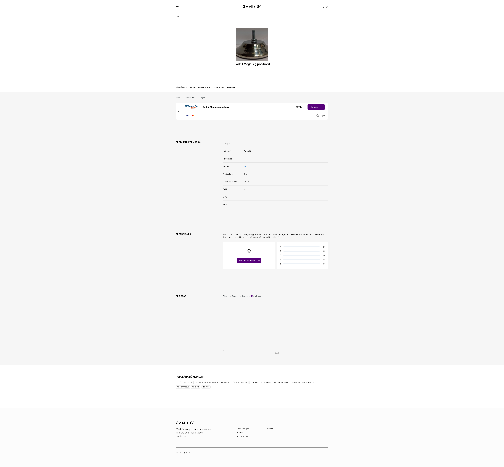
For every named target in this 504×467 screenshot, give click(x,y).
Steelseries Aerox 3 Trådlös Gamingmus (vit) (213, 382)
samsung (254, 382)
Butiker (240, 432)
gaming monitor (240, 382)
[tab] (181, 88)
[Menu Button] (180, 6)
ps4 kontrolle (183, 387)
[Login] (327, 7)
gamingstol (187, 382)
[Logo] (252, 6)
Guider (270, 429)
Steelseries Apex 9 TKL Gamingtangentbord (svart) (294, 382)
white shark (266, 382)
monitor (206, 387)
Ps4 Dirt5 (195, 387)
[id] (178, 382)
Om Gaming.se (243, 429)
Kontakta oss (242, 436)
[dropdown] (178, 111)
